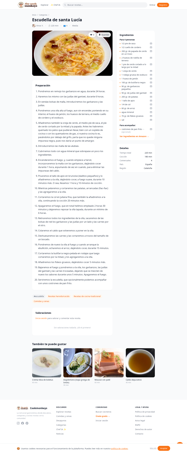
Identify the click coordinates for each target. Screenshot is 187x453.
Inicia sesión (41, 318)
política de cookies (119, 448)
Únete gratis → (103, 416)
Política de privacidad (145, 411)
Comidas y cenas (41, 301)
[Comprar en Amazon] (151, 43)
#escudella (39, 296)
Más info (153, 448)
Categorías (43, 15)
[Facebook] (22, 423)
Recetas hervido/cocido (58, 296)
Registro (163, 5)
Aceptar (163, 448)
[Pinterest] (27, 423)
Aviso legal (140, 420)
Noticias (60, 433)
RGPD (137, 425)
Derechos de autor (143, 429)
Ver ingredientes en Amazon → (134, 136)
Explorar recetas (63, 411)
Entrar (152, 5)
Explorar (44, 5)
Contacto (139, 433)
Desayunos (61, 420)
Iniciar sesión (102, 420)
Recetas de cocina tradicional (87, 296)
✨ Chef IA (55, 5)
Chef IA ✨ (61, 429)
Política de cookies (143, 416)
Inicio (34, 15)
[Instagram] (18, 423)
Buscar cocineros (103, 411)
